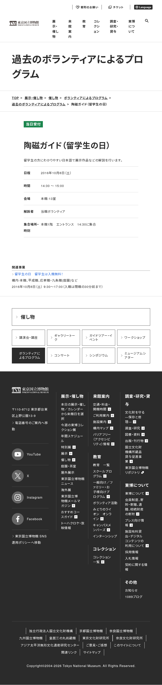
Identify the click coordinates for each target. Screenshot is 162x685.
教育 (84, 24)
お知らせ (131, 590)
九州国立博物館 (31, 638)
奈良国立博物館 (121, 631)
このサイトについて (127, 645)
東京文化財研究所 (95, 638)
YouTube (34, 454)
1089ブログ (133, 596)
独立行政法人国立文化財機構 (51, 631)
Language (145, 7)
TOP (15, 98)
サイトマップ (92, 652)
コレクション (97, 26)
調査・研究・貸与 (114, 26)
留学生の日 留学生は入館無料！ (39, 274)
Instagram (34, 497)
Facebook (34, 519)
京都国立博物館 (91, 631)
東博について (131, 26)
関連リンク (69, 652)
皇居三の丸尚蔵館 (62, 638)
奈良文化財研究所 (129, 638)
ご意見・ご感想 (96, 645)
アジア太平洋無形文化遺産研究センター (50, 645)
